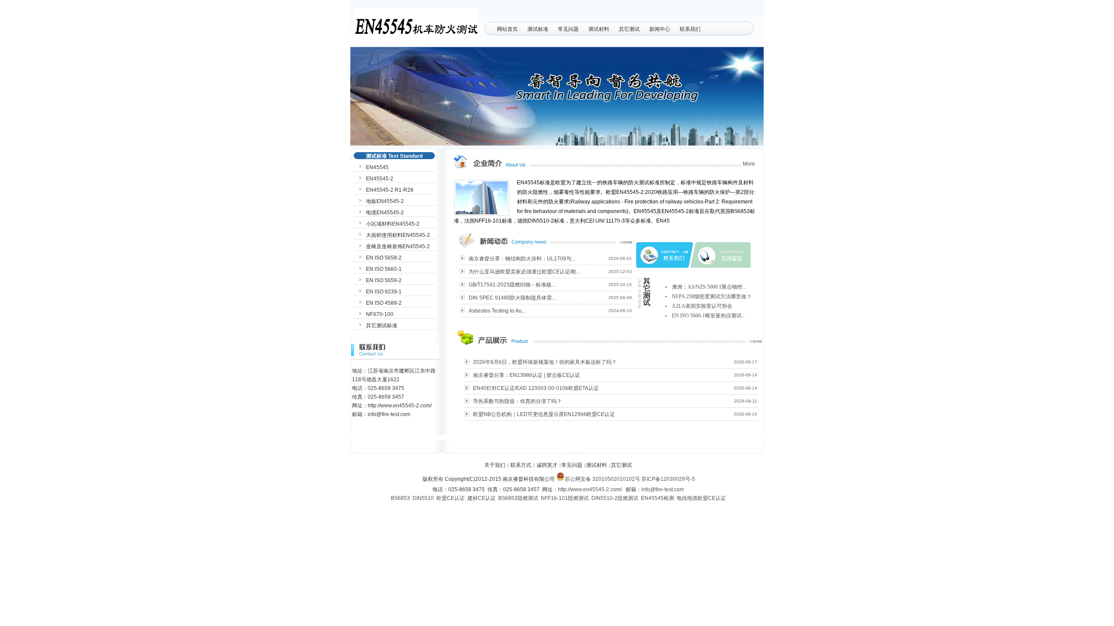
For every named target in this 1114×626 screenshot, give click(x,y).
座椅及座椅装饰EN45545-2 (398, 246)
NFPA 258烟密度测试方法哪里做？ (712, 296)
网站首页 (507, 29)
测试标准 (537, 29)
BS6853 (400, 498)
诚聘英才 (547, 465)
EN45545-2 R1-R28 (389, 190)
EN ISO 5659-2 (384, 280)
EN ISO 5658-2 (384, 258)
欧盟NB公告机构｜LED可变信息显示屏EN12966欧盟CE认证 (544, 414)
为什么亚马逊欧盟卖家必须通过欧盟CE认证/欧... (524, 272)
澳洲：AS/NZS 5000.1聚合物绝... (709, 287)
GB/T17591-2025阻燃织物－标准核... (512, 285)
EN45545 (377, 167)
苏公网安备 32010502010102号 (602, 479)
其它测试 (629, 29)
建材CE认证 (481, 498)
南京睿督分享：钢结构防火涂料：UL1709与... (522, 259)
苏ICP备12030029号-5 (668, 479)
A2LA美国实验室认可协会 (702, 306)
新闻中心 (659, 29)
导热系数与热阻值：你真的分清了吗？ (517, 401)
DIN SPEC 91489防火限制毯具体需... (512, 298)
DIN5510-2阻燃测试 (614, 498)
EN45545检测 (657, 498)
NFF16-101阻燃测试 (565, 498)
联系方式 (520, 465)
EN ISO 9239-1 (384, 292)
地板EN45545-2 (385, 201)
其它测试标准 (381, 326)
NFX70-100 (379, 314)
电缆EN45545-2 (385, 213)
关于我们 (494, 465)
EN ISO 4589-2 (384, 303)
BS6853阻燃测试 (518, 498)
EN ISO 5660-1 (384, 269)
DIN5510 (423, 498)
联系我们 (690, 29)
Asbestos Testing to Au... (497, 311)
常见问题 (568, 29)
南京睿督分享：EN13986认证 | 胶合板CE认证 (526, 375)
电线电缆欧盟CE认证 (701, 498)
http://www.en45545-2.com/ (590, 489)
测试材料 (598, 29)
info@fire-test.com (662, 489)
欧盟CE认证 (450, 498)
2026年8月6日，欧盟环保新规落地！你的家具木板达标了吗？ (545, 362)
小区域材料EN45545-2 (392, 224)
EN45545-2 (379, 179)
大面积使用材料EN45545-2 (398, 235)
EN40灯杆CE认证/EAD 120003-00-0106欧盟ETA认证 (536, 388)
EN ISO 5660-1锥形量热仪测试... (708, 316)
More (749, 164)
